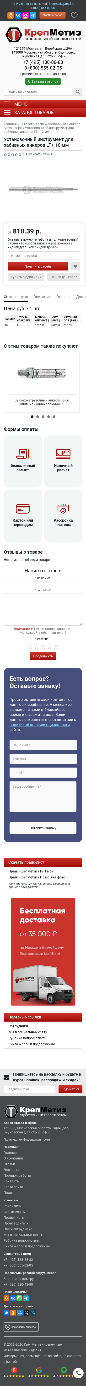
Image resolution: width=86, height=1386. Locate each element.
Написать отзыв (39, 154)
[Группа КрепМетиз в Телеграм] (26, 1298)
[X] (26, 1313)
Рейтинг (42, 639)
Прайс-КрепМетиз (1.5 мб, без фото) (38, 877)
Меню (20, 104)
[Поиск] (78, 92)
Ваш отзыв (44, 590)
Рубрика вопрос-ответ (22, 1240)
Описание (42, 297)
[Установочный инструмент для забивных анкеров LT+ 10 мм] (43, 190)
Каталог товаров (34, 112)
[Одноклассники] (13, 1313)
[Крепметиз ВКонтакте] (18, 15)
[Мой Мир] (20, 1313)
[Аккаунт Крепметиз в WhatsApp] (19, 1298)
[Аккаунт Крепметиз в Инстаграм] (25, 15)
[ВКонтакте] (6, 1313)
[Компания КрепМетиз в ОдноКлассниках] (10, 15)
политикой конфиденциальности (40, 724)
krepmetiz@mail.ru (61, 3)
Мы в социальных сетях (23, 1235)
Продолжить (43, 656)
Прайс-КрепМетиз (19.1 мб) (31, 871)
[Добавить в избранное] (74, 15)
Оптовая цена (16, 297)
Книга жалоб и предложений (27, 1246)
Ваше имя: (44, 578)
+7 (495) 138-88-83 (25, 3)
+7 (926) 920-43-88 (18, 1284)
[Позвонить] (78, 1373)
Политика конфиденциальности (27, 1139)
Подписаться (70, 1089)
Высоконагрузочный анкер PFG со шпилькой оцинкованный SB (42, 402)
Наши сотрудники (18, 1229)
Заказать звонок (45, 81)
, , (43, 52)
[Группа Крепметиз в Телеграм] (33, 15)
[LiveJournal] (33, 1313)
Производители (16, 1223)
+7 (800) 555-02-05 (18, 1265)
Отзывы (63, 297)
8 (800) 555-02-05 (43, 8)
